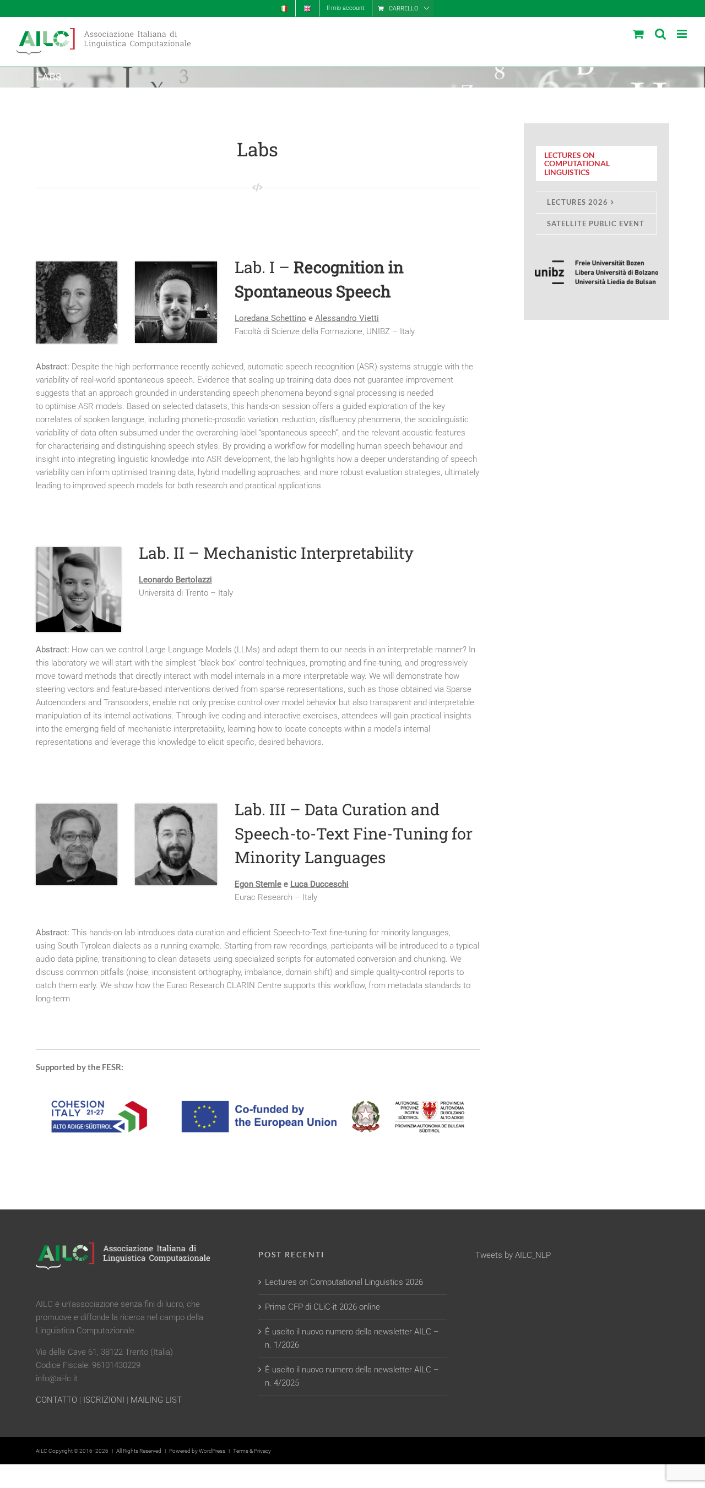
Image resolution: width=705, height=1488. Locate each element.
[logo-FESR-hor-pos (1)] (258, 1088)
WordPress (212, 1451)
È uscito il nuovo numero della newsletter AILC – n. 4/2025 (352, 1376)
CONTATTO (56, 1400)
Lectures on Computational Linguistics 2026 (344, 1282)
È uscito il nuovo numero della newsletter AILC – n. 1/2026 (352, 1338)
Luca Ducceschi (319, 884)
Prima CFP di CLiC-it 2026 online (322, 1307)
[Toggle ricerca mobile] (660, 34)
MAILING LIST (156, 1400)
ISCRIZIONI (103, 1400)
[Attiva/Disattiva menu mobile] (682, 34)
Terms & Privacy (252, 1451)
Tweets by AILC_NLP (513, 1255)
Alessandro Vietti (347, 318)
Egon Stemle (258, 884)
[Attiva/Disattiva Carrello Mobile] (638, 34)
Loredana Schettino (270, 318)
